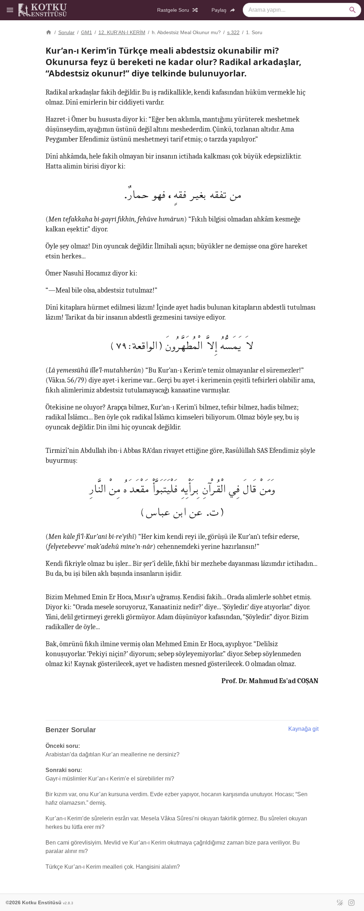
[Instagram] (351, 902)
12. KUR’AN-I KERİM (121, 32)
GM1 (86, 32)
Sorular (66, 32)
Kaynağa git (303, 729)
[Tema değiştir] (340, 902)
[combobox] (302, 10)
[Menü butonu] (9, 9)
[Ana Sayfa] (49, 32)
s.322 (233, 32)
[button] (352, 10)
